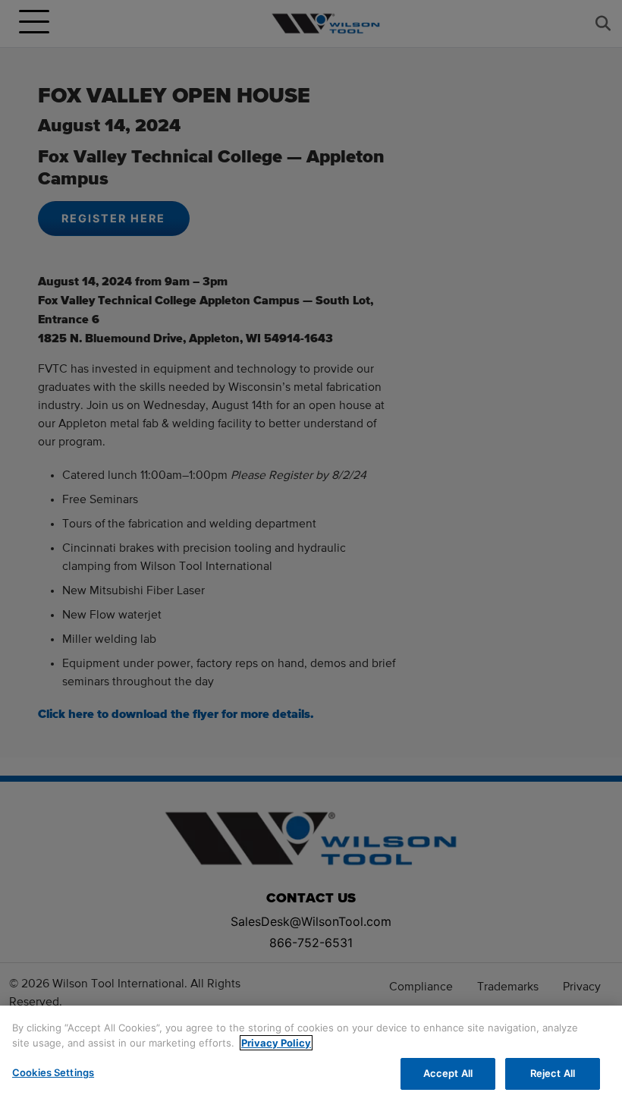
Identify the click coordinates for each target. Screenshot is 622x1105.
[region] (311, 1055)
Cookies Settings (53, 1072)
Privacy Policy (276, 1043)
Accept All (448, 1073)
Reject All (552, 1073)
